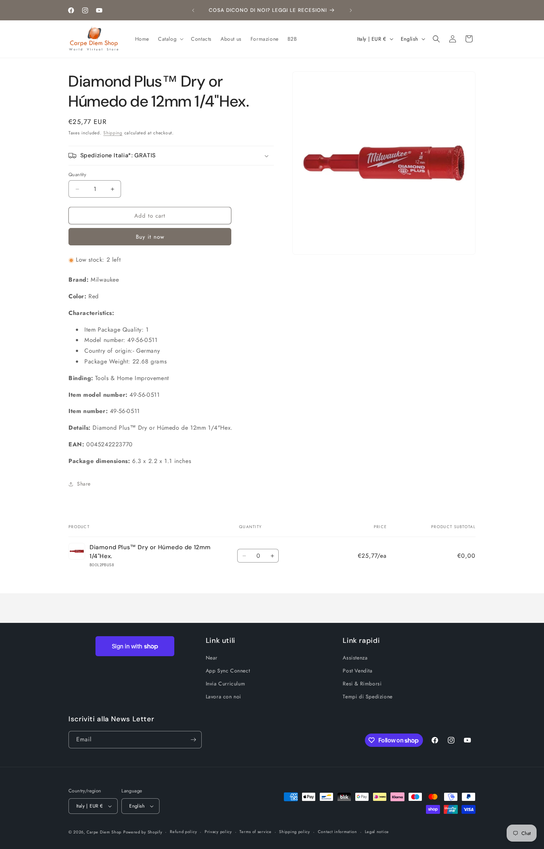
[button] (170, 39)
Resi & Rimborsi (362, 683)
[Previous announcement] (193, 10)
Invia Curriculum (225, 683)
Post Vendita (357, 670)
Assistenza (355, 657)
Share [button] (84, 483)
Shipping (112, 133)
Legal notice (377, 832)
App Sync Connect (228, 670)
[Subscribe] (193, 739)
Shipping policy (294, 832)
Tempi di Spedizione (367, 697)
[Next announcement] (351, 10)
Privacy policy (218, 832)
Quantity (77, 174)
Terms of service (255, 832)
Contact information (337, 832)
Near (212, 657)
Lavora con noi (223, 697)
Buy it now (150, 237)
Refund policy (183, 832)
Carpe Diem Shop (104, 832)
